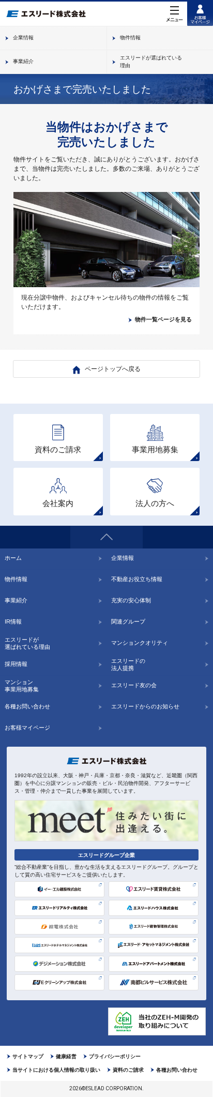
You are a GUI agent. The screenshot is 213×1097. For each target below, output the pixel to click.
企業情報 (122, 558)
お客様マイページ (27, 727)
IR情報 (13, 621)
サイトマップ (27, 1056)
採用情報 (16, 664)
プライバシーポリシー (115, 1056)
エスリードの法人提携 (128, 664)
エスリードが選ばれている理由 (27, 643)
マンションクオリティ (139, 643)
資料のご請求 (128, 1070)
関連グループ (128, 621)
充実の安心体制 (131, 600)
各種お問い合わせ (27, 706)
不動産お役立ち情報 (136, 579)
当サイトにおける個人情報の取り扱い (56, 1070)
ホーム (13, 558)
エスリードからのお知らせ (145, 706)
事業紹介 (16, 600)
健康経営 (66, 1056)
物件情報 (16, 579)
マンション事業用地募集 (22, 685)
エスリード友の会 (134, 685)
